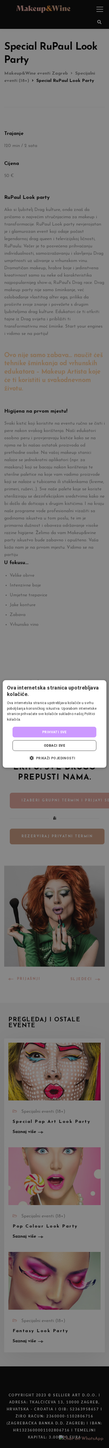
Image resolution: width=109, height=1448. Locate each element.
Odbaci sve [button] (54, 746)
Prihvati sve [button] (54, 732)
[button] (54, 758)
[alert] (54, 724)
